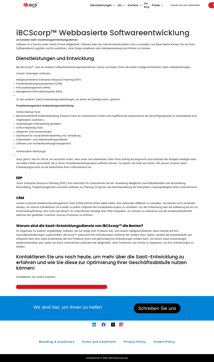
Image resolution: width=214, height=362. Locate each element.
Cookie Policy (164, 341)
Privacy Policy (135, 341)
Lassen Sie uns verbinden (185, 5)
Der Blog (146, 5)
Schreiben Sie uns (157, 308)
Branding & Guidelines (57, 341)
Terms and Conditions (99, 341)
